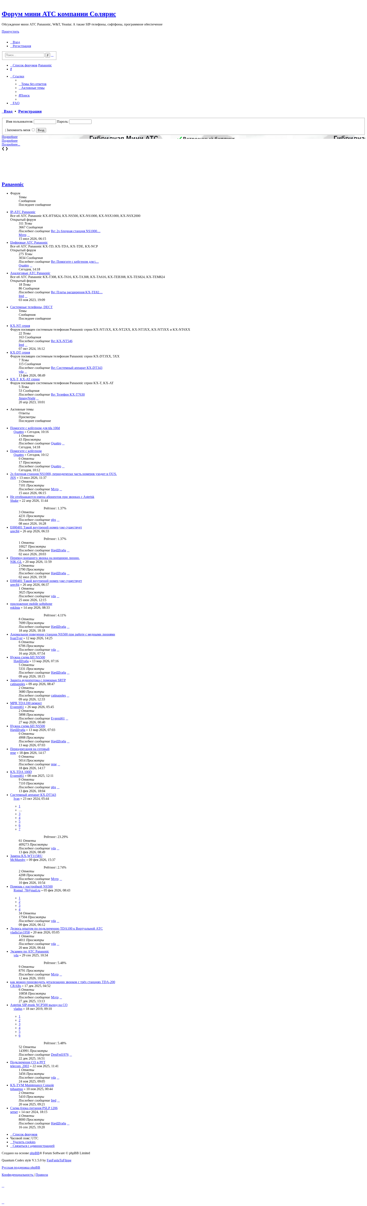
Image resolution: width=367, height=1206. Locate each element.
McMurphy (17, 860)
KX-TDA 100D (21, 772)
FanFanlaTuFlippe (59, 1160)
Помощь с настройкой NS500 (31, 886)
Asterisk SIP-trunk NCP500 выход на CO (39, 1005)
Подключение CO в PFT (27, 1062)
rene (13, 753)
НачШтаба (58, 550)
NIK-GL (16, 562)
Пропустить (10, 31)
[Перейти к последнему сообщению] (63, 443)
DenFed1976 (60, 1054)
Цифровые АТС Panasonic (29, 242)
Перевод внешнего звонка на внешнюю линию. (45, 558)
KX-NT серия (20, 326)
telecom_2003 (19, 1066)
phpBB (35, 1153)
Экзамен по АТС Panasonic (29, 951)
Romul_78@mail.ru (27, 890)
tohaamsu (16, 1089)
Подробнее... (11, 144)
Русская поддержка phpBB (21, 1167)
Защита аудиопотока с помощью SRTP (38, 680)
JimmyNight (27, 398)
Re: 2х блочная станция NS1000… (75, 231)
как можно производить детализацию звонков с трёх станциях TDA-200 (62, 982)
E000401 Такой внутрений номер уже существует (46, 527)
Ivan (17, 798)
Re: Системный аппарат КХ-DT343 (76, 368)
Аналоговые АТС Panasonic (30, 273)
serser (14, 1112)
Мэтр (22, 235)
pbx (53, 519)
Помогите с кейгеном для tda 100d (35, 428)
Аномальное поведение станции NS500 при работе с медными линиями (62, 634)
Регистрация (30, 111)
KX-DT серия (20, 352)
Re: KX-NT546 (61, 341)
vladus (18, 1009)
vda (21, 371)
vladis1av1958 (20, 932)
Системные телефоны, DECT (31, 307)
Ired (21, 296)
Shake (14, 500)
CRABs (15, 986)
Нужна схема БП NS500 (27, 657)
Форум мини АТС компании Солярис (59, 14)
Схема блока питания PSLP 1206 (34, 1108)
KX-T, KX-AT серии (25, 379)
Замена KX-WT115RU (26, 856)
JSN (13, 477)
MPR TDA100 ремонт (26, 703)
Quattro (24, 265)
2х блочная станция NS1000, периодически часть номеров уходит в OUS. (63, 474)
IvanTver (16, 638)
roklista (15, 607)
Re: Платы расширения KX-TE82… (77, 292)
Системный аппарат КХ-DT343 (33, 795)
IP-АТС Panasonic (22, 212)
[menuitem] (15, 42)
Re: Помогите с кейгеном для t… (75, 261)
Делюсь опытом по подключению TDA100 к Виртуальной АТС (56, 928)
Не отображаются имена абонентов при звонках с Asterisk (52, 497)
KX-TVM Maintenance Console (32, 1085)
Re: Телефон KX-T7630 (68, 394)
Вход (7, 111)
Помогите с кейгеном (26, 451)
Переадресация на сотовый (29, 749)
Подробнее (10, 137)
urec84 (14, 531)
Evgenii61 (17, 707)
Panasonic (13, 184)
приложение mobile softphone (31, 604)
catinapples (17, 684)
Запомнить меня (19, 130)
